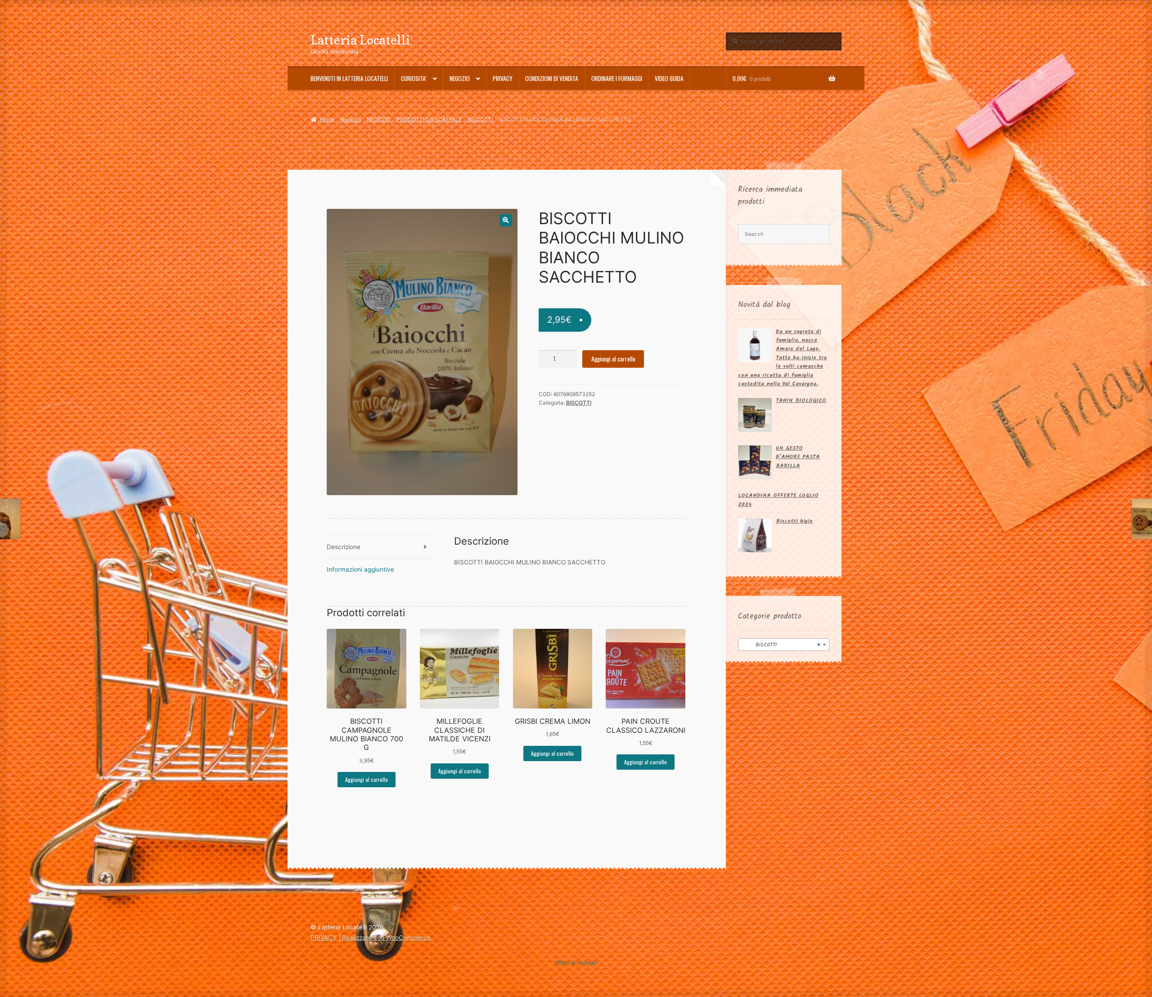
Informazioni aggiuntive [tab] (360, 569)
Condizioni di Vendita (551, 78)
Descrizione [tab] (343, 546)
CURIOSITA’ (414, 78)
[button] (506, 220)
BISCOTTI (480, 119)
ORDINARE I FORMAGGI (616, 78)
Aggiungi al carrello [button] (366, 779)
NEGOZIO (379, 119)
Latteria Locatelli (360, 39)
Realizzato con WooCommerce (386, 937)
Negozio (460, 78)
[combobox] (783, 644)
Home (327, 119)
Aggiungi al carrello (613, 358)
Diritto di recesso (576, 963)
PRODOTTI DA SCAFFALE (429, 119)
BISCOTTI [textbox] (781, 645)
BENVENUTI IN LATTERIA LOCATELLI (349, 78)
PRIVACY (503, 78)
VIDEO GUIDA (669, 78)
